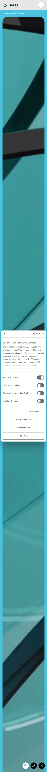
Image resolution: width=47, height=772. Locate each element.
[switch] (40, 385)
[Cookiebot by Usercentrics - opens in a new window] (33, 334)
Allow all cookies (23, 419)
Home (6, 13)
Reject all (23, 436)
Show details (33, 411)
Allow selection (23, 428)
